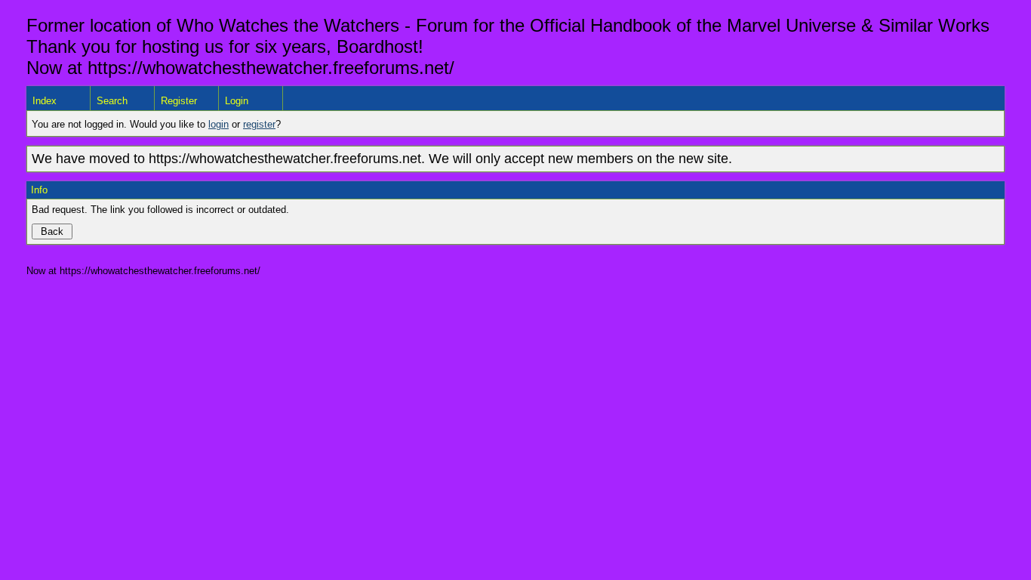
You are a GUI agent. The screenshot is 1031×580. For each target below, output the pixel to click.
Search (112, 100)
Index (44, 100)
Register (179, 100)
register (259, 124)
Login (236, 100)
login (218, 124)
